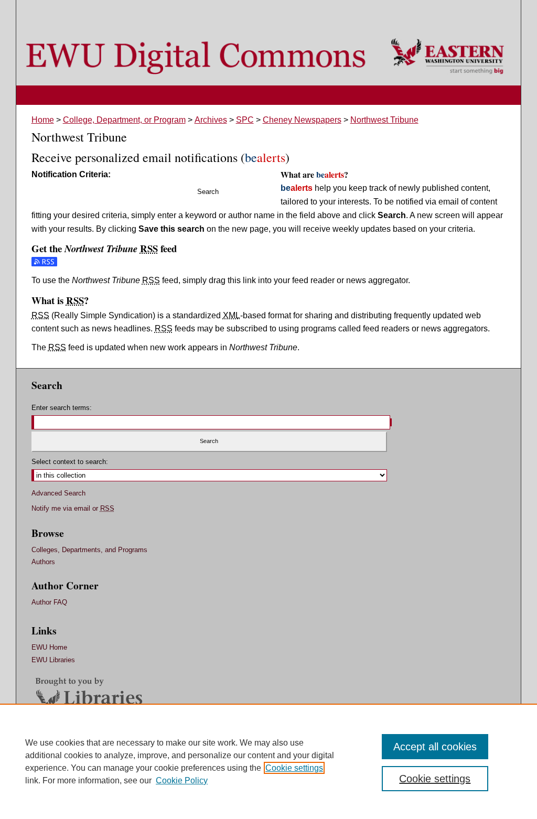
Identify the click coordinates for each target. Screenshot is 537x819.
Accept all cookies (435, 746)
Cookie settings (294, 767)
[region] (268, 761)
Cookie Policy (182, 780)
